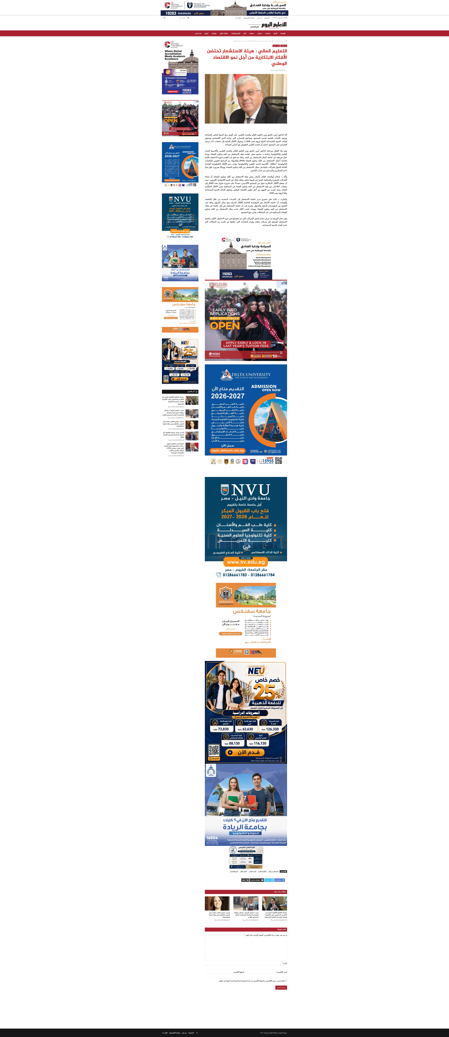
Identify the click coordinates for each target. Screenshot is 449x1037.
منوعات (214, 33)
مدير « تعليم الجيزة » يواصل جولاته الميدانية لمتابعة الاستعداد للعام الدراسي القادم (246, 915)
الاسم (284, 963)
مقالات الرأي (224, 33)
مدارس (259, 33)
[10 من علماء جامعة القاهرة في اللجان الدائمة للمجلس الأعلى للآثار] (192, 436)
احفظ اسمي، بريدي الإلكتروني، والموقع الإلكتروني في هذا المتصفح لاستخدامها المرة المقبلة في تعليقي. (251, 981)
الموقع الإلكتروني (238, 972)
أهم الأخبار (278, 41)
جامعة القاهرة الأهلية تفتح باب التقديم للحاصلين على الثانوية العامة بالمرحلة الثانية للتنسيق (276, 915)
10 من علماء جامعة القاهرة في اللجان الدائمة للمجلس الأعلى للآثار (173, 435)
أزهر (244, 33)
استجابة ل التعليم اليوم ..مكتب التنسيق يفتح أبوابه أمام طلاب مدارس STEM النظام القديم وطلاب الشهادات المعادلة (174, 448)
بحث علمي (198, 33)
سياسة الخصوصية (249, 18)
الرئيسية (267, 18)
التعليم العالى (243, 871)
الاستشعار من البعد (273, 871)
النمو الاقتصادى (234, 871)
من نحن (259, 18)
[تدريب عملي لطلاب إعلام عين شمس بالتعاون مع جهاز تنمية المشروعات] (217, 903)
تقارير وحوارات (235, 33)
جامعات (267, 33)
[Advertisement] (224, 1006)
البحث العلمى (252, 871)
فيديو (206, 33)
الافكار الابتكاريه (262, 871)
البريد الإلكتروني (281, 972)
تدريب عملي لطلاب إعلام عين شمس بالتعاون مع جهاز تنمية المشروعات (219, 915)
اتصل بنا (238, 18)
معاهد (251, 33)
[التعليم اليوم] (267, 25)
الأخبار (275, 33)
